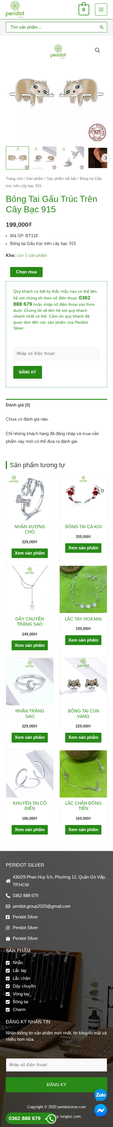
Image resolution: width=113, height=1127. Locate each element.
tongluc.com (70, 1116)
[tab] (56, 405)
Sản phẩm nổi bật (61, 178)
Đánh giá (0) (18, 405)
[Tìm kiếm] (101, 27)
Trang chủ (14, 178)
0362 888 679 (25, 1118)
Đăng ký (27, 372)
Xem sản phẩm (30, 553)
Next (105, 158)
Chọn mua (26, 272)
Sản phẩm (34, 178)
